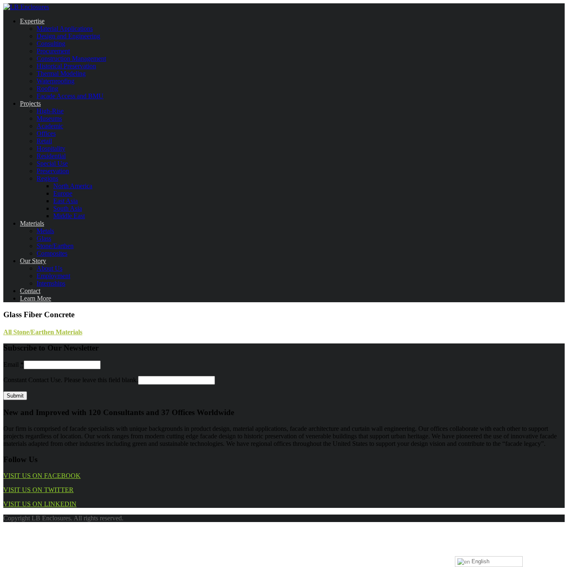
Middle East (69, 215)
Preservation (53, 170)
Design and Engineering (68, 36)
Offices (46, 133)
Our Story (33, 260)
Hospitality (51, 148)
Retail (44, 140)
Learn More (35, 298)
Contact (30, 290)
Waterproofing (55, 81)
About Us (49, 268)
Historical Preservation (66, 66)
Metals (45, 230)
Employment (53, 275)
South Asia (67, 208)
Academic (50, 125)
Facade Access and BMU (70, 95)
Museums (49, 118)
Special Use (52, 163)
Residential (51, 155)
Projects (30, 103)
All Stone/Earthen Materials (42, 332)
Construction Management (71, 58)
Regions (47, 178)
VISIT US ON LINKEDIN (40, 503)
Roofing (47, 88)
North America (72, 185)
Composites (52, 253)
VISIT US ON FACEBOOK (42, 475)
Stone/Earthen (55, 245)
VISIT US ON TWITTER (38, 489)
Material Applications (65, 28)
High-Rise (50, 110)
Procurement (53, 51)
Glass (44, 238)
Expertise (32, 21)
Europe (62, 193)
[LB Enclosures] (26, 6)
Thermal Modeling (61, 73)
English (479, 561)
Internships (51, 283)
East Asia (65, 200)
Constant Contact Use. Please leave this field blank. (70, 379)
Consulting (51, 43)
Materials (32, 223)
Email (13, 364)
